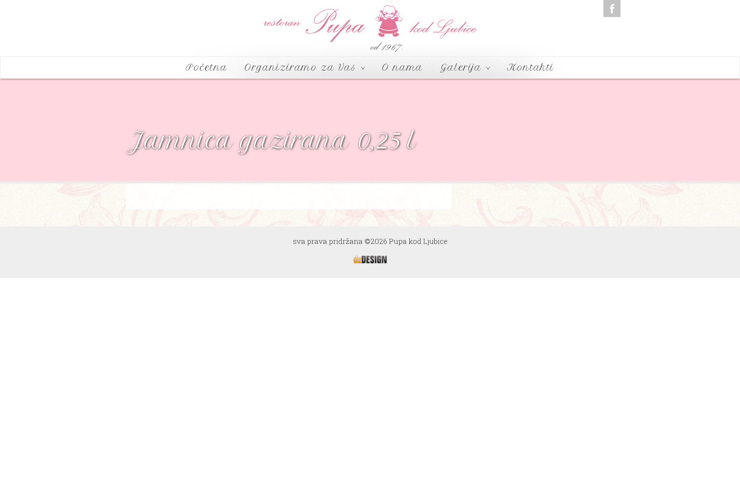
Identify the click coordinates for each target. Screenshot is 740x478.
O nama (402, 67)
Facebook (612, 8)
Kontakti (530, 67)
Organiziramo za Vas (302, 67)
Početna (206, 67)
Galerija (462, 67)
